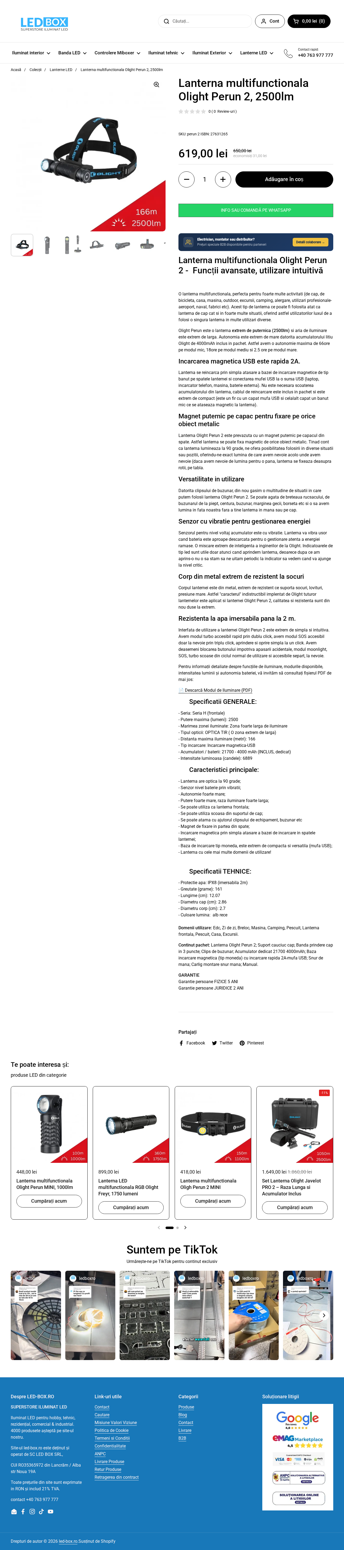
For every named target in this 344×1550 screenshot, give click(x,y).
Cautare (102, 1414)
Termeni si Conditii (112, 1438)
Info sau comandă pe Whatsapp (256, 210)
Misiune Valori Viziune (116, 1422)
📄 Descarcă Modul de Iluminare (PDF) (215, 690)
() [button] (316, 22)
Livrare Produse (109, 1461)
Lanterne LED (61, 70)
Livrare (184, 1430)
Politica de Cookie (111, 1430)
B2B (182, 1438)
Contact (102, 1407)
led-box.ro (68, 1541)
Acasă (16, 70)
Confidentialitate (110, 1446)
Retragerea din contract (117, 1477)
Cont (274, 21)
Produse (186, 1407)
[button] (186, 179)
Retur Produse (108, 1469)
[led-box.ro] (43, 21)
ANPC (100, 1453)
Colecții (35, 70)
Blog (182, 1414)
